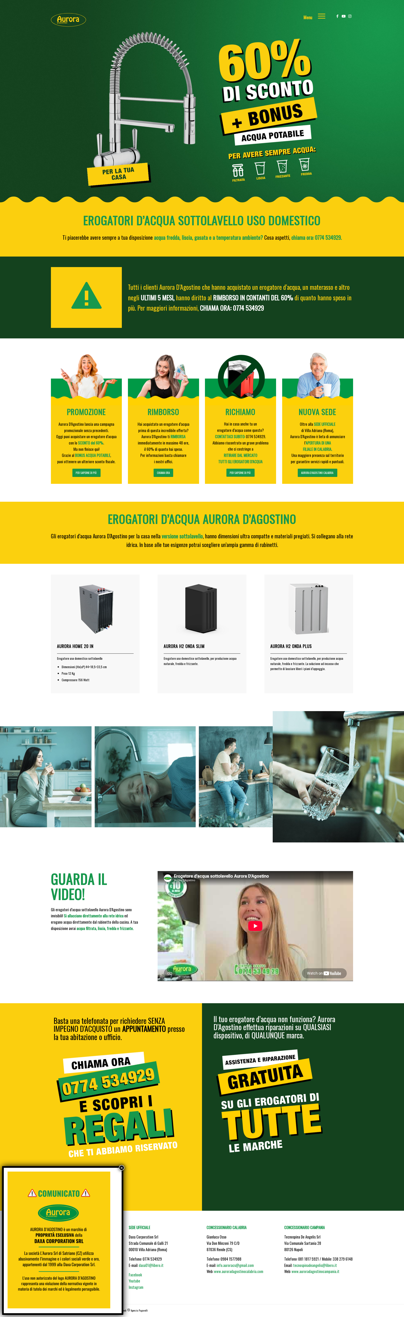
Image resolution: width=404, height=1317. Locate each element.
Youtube (134, 1281)
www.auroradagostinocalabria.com (238, 1271)
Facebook (135, 1274)
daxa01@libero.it (151, 1265)
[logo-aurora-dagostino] (72, 16)
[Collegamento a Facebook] (337, 15)
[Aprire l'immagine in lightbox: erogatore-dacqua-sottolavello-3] (304, 822)
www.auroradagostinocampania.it (315, 1271)
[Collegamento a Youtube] (343, 15)
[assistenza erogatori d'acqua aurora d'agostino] (277, 1114)
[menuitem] (320, 16)
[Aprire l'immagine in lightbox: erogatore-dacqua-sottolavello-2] (214, 836)
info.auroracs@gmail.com (235, 1265)
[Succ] (394, 776)
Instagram (136, 1287)
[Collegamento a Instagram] (350, 15)
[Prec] (9, 776)
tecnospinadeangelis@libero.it (315, 1265)
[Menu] (320, 16)
